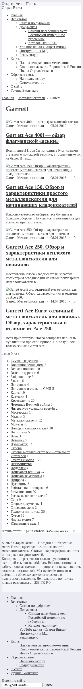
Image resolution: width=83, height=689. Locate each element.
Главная (17, 598)
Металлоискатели (30, 126)
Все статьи (19, 602)
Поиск (30, 4)
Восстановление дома (27, 365)
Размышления (21, 492)
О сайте (16, 669)
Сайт (14, 499)
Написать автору (32, 661)
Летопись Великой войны (30, 404)
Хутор (15, 515)
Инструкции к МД (33, 633)
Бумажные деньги (24, 361)
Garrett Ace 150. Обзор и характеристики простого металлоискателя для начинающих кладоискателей (41, 196)
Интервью (18, 384)
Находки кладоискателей (29, 428)
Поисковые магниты (26, 476)
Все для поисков (23, 369)
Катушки (17, 396)
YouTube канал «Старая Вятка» (42, 629)
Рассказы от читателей (28, 496)
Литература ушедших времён (33, 408)
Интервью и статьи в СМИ (31, 388)
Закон (15, 381)
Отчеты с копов (22, 460)
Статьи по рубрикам (34, 605)
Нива (15, 436)
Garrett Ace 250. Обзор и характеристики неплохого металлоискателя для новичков (38, 255)
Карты (15, 392)
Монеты (17, 424)
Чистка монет (21, 519)
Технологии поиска (25, 511)
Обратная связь (22, 657)
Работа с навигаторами (28, 488)
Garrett (10, 126)
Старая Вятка (12, 7)
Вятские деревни (23, 373)
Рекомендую (28, 637)
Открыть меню (13, 4)
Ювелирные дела (24, 523)
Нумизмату (19, 444)
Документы (28, 609)
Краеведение (20, 400)
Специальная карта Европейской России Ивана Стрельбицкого (50, 651)
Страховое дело (22, 507)
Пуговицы (19, 484)
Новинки (18, 440)
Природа (17, 480)
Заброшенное (21, 377)
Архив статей (33, 531)
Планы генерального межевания (44, 645)
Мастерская (19, 412)
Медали (16, 416)
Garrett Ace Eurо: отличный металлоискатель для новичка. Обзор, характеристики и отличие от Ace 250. (43, 319)
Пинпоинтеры (21, 464)
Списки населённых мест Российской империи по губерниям (47, 617)
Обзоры (16, 448)
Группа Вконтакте (24, 673)
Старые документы (25, 503)
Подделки (18, 468)
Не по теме (19, 432)
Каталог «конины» (42, 625)
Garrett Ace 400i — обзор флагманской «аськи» (35, 138)
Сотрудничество (31, 665)
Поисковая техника (25, 472)
